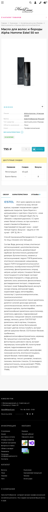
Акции (3, 434)
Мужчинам (14, 23)
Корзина (25, 431)
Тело (3, 479)
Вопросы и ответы (7, 445)
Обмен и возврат (7, 448)
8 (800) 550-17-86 (7, 399)
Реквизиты (5, 451)
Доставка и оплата (8, 437)
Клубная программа (8, 443)
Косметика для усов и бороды (32, 23)
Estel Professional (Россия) (34, 119)
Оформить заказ (27, 437)
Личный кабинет (28, 434)
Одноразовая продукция (33, 473)
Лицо (3, 473)
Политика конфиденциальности (9, 455)
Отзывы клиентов (7, 440)
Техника (26, 476)
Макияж (4, 476)
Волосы (4, 470)
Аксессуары (28, 479)
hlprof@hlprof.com (8, 409)
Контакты (4, 459)
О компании (5, 431)
